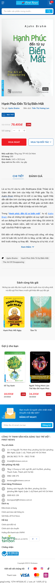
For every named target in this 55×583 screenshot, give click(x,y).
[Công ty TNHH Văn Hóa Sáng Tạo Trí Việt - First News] (27, 3)
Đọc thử (10, 115)
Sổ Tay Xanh (9, 385)
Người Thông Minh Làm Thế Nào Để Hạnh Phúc (39, 387)
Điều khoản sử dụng (9, 508)
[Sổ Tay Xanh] (15, 367)
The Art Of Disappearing (13, 262)
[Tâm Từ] (41, 312)
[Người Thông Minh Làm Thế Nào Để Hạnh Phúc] (40, 367)
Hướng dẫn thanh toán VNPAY (13, 532)
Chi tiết (18, 176)
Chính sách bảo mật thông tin (13, 512)
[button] (53, 315)
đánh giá (35, 176)
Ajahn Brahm (13, 108)
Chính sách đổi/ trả (9, 524)
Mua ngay (14, 142)
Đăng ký (47, 425)
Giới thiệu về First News (11, 516)
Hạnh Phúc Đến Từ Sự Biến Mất (34, 258)
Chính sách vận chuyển (10, 528)
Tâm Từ (33, 330)
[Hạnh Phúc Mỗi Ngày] (14, 312)
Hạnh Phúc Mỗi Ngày (12, 330)
